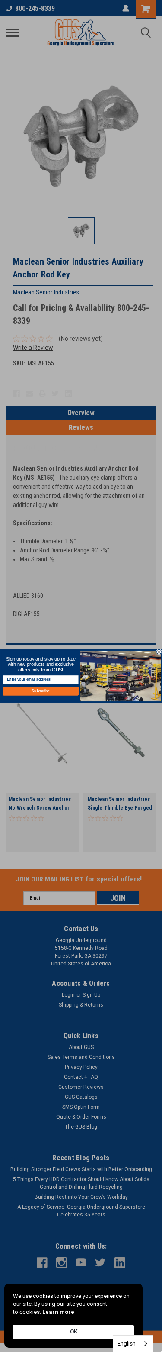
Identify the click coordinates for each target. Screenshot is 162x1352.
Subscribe (41, 691)
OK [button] (73, 1331)
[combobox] (133, 1343)
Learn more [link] (58, 1312)
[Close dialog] (158, 651)
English (127, 1343)
